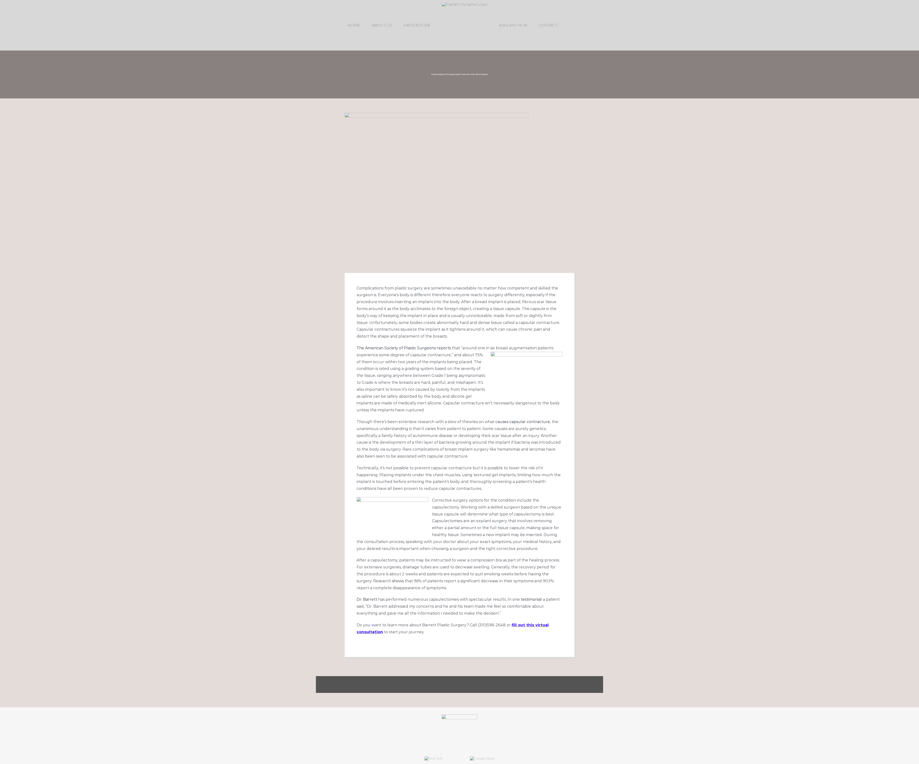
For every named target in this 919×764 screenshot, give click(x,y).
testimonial (531, 599)
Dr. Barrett (367, 599)
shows (398, 581)
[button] (550, 25)
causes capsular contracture (522, 421)
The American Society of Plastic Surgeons (396, 348)
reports (444, 348)
